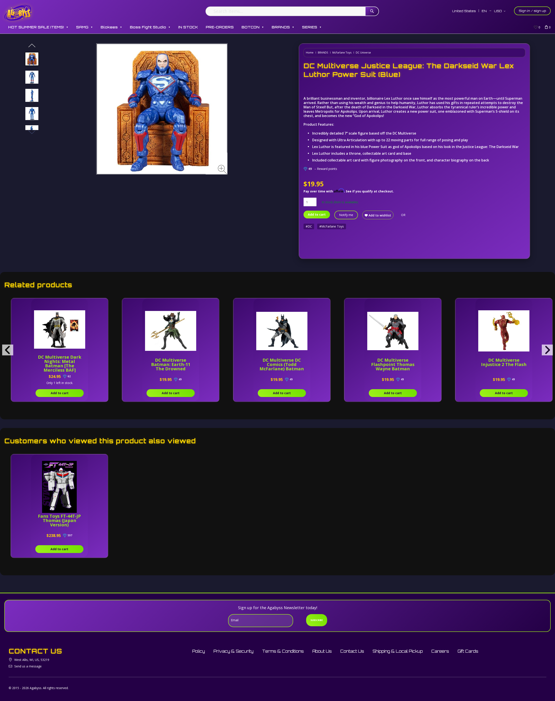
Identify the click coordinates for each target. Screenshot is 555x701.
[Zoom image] (222, 169)
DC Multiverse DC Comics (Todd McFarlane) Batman (282, 364)
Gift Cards (468, 651)
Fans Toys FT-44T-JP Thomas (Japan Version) (59, 520)
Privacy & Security (233, 651)
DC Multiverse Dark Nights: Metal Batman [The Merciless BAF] (59, 363)
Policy (198, 651)
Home (309, 52)
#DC (309, 226)
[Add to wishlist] (85, 304)
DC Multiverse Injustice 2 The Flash (504, 362)
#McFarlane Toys (331, 226)
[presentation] (7, 350)
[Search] (372, 11)
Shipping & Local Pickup (398, 651)
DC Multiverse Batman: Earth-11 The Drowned (170, 364)
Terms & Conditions (283, 651)
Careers (440, 651)
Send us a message (28, 666)
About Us (322, 651)
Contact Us (352, 651)
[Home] (18, 12)
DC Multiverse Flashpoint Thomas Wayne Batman (393, 364)
